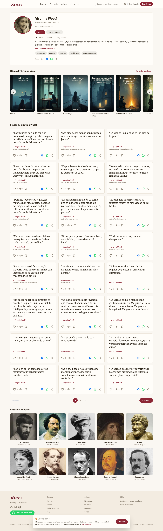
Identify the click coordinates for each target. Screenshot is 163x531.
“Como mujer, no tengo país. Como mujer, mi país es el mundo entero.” (32, 339)
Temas (49, 504)
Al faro (12, 114)
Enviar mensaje (54, 32)
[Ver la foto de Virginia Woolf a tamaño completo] (22, 25)
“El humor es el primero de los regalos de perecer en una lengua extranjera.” (127, 269)
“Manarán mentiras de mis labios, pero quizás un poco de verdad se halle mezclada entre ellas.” (31, 239)
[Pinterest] (19, 507)
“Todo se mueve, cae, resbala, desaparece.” (125, 238)
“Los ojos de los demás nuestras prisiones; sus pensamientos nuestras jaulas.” (30, 372)
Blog (48, 512)
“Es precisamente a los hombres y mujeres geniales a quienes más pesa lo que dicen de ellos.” (81, 169)
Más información (88, 524)
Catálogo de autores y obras (131, 501)
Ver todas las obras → (144, 71)
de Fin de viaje (65, 283)
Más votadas (88, 501)
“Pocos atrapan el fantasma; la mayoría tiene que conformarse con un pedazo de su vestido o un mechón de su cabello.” (32, 271)
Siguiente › (146, 400)
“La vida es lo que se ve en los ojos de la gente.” (129, 134)
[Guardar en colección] (26, 155)
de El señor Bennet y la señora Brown (25, 283)
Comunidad (74, 4)
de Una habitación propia (21, 149)
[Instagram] (15, 507)
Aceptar (122, 521)
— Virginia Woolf (19, 147)
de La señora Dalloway (20, 183)
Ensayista (63, 53)
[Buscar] (126, 4)
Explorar (43, 4)
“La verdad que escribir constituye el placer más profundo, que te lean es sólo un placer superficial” (129, 372)
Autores (64, 4)
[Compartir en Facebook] (47, 59)
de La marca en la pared (116, 249)
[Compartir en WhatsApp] (52, 59)
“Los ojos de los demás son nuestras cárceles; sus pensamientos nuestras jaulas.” (81, 136)
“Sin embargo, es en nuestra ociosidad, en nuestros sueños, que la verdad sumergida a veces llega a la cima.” (129, 342)
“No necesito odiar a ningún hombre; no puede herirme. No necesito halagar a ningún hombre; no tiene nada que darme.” (129, 171)
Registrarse (146, 4)
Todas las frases (53, 508)
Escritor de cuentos (89, 53)
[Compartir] (56, 59)
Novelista (52, 53)
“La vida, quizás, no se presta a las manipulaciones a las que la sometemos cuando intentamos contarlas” (79, 373)
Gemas (86, 512)
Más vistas (87, 504)
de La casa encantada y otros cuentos (73, 149)
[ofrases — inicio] (17, 4)
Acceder (136, 4)
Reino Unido (41, 53)
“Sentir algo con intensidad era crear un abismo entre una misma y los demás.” (81, 269)
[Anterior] (13, 91)
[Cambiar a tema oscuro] (130, 4)
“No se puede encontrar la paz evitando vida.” (77, 339)
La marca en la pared (124, 114)
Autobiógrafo (74, 53)
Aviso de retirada (126, 504)
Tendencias (54, 4)
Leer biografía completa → (45, 48)
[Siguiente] (149, 91)
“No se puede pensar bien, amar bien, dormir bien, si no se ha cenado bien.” (81, 239)
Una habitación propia (45, 114)
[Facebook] (11, 507)
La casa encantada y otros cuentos (99, 115)
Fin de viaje (67, 114)
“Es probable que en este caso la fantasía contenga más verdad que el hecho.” (129, 203)
